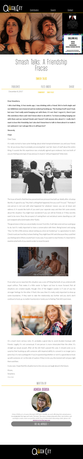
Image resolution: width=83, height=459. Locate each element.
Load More (41, 440)
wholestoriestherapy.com (41, 420)
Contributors (34, 10)
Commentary (41, 92)
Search (53, 10)
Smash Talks (41, 78)
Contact (70, 10)
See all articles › (41, 424)
